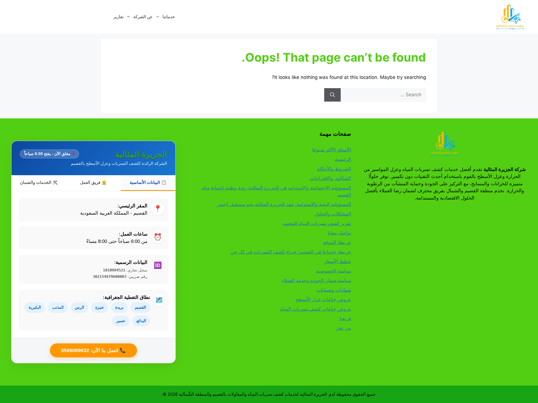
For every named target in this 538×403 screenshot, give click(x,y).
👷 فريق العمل (93, 182)
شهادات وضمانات (333, 290)
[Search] (332, 95)
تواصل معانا (339, 233)
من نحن (343, 328)
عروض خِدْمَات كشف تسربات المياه (315, 309)
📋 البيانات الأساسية (148, 182)
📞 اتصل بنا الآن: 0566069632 (93, 350)
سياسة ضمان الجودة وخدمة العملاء (316, 280)
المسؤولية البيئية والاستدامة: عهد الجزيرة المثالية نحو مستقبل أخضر (284, 204)
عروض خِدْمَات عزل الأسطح (323, 299)
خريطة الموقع (337, 242)
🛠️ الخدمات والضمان (39, 182)
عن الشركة (143, 16)
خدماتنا (169, 16)
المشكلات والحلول (332, 214)
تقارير (118, 16)
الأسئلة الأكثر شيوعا (331, 150)
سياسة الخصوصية (333, 271)
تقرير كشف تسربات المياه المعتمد (317, 223)
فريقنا (345, 318)
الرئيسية (343, 159)
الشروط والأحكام (334, 169)
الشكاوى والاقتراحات (330, 178)
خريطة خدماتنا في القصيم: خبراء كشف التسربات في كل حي (290, 252)
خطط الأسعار (337, 261)
